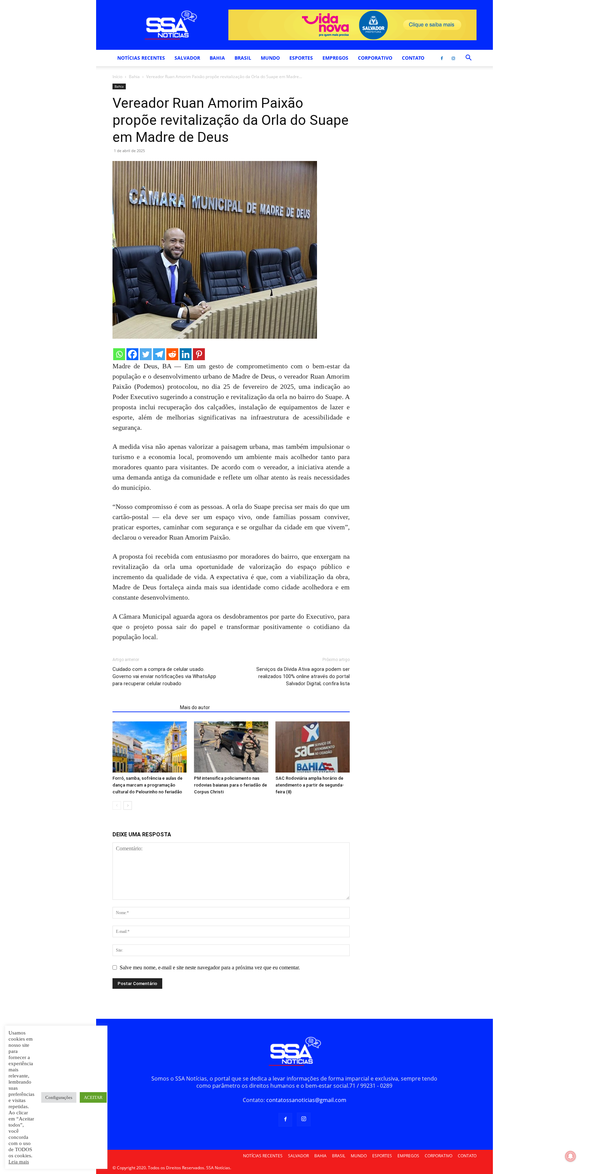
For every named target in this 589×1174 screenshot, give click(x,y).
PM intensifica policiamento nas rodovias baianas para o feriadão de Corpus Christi (230, 785)
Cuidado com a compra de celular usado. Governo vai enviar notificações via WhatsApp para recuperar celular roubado (164, 676)
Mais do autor (195, 707)
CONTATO (413, 58)
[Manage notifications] (570, 1156)
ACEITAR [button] (93, 1097)
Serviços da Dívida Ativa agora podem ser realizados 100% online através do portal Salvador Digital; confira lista (303, 676)
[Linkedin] (186, 354)
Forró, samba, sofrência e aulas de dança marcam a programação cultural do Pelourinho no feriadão (147, 785)
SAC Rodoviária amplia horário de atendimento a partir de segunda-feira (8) (309, 785)
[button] (468, 58)
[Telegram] (159, 354)
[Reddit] (172, 354)
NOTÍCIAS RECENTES (141, 58)
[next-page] (127, 805)
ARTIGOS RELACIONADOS (144, 707)
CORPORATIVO (375, 58)
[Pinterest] (199, 354)
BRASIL (243, 58)
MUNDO (270, 58)
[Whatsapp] (119, 354)
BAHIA (217, 58)
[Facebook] (442, 58)
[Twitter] (146, 354)
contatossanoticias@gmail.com (306, 1100)
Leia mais (19, 1161)
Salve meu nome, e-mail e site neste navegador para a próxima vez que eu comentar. (210, 967)
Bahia (134, 76)
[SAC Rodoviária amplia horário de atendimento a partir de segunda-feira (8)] (312, 747)
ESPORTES (301, 58)
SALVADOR (187, 58)
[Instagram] (453, 58)
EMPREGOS (335, 58)
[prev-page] (116, 805)
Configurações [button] (58, 1097)
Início (117, 76)
